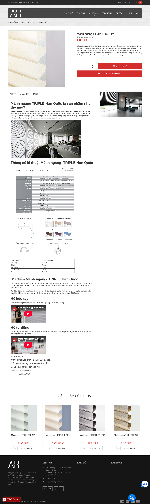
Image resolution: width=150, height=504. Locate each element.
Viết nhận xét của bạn (86, 37)
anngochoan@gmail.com (55, 482)
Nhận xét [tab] (24, 94)
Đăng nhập (123, 2)
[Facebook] (45, 488)
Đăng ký (130, 2)
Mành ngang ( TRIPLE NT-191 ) (58, 435)
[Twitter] (50, 488)
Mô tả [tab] (13, 94)
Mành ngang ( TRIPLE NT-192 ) (92, 435)
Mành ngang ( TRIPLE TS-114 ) (23, 435)
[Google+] (56, 488)
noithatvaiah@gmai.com (29, 2)
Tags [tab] (35, 94)
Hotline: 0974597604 (109, 73)
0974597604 (14, 2)
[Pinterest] (61, 488)
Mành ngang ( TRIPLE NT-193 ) (126, 435)
